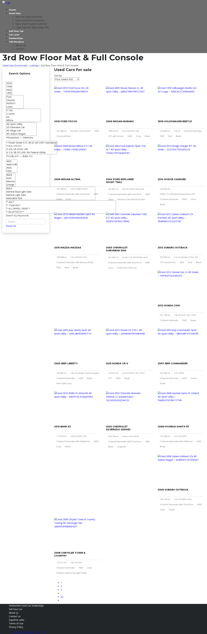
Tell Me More (16, 41)
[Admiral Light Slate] (50, 195)
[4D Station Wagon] (21, 133)
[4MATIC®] (11, 164)
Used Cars (15, 13)
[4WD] (11, 161)
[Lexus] (14, 106)
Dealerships (16, 38)
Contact (19, 48)
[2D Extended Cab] (21, 127)
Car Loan (14, 34)
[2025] (9, 83)
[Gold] (10, 178)
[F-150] (23, 110)
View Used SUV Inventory (29, 20)
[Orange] (10, 184)
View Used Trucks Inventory (31, 23)
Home (12, 9)
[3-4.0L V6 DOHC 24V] (31, 149)
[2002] (9, 89)
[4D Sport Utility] (21, 124)
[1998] (9, 86)
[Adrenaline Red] (50, 198)
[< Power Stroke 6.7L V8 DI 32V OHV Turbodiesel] (31, 142)
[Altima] (23, 120)
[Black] (10, 175)
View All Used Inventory (28, 16)
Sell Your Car (16, 31)
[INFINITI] (14, 103)
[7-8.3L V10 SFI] (31, 146)
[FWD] (11, 171)
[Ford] (14, 97)
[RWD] (11, 167)
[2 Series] (23, 113)
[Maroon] (10, 181)
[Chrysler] (14, 100)
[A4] (23, 117)
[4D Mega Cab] (21, 130)
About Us (20, 45)
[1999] (9, 93)
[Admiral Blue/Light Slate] (50, 191)
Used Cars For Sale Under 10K (32, 27)
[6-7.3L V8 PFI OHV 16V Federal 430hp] (31, 152)
